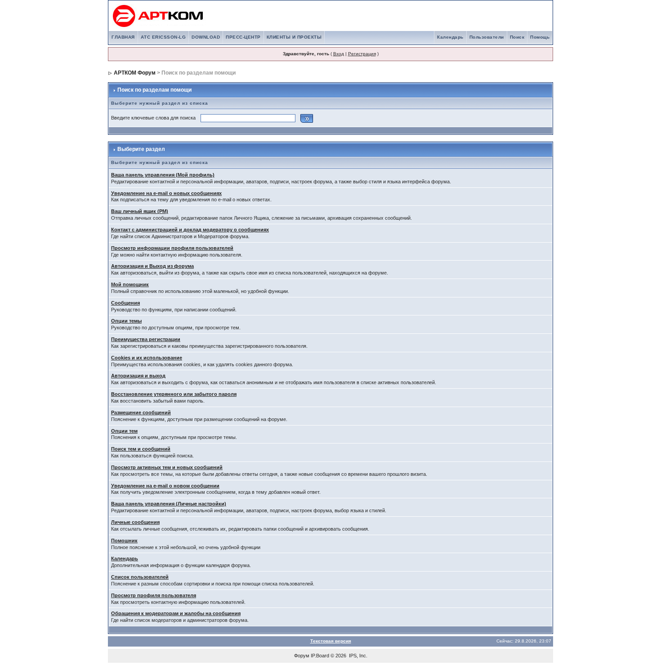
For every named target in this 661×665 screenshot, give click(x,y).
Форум (301, 655)
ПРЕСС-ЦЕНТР (243, 37)
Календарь (450, 37)
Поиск (517, 37)
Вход (338, 53)
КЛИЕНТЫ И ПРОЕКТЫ (294, 37)
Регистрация (362, 53)
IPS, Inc (357, 655)
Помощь (539, 37)
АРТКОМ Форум (135, 73)
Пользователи (486, 37)
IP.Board (320, 655)
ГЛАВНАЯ (123, 37)
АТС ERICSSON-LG (163, 37)
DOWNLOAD (206, 37)
